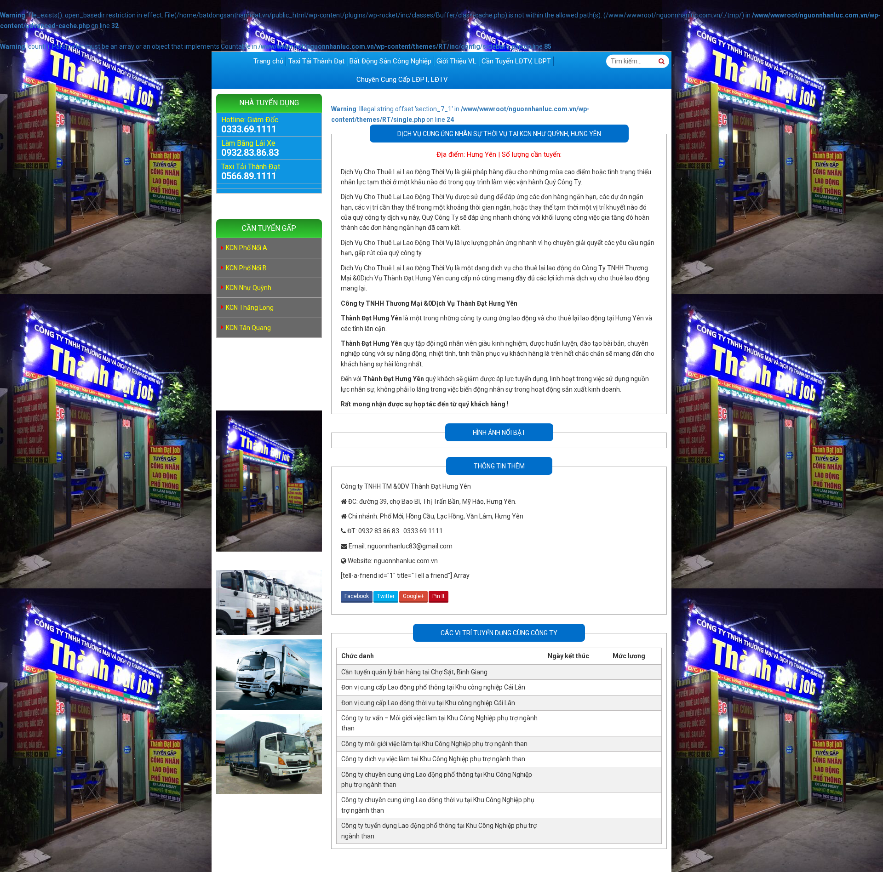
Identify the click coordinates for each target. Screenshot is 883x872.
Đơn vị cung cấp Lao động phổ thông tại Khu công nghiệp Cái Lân (433, 687)
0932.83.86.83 (250, 152)
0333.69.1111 (248, 129)
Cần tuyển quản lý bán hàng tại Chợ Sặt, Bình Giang (414, 672)
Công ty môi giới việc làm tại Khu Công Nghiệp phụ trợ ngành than (434, 743)
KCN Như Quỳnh (248, 287)
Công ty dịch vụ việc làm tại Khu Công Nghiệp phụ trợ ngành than (433, 759)
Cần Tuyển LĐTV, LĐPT (516, 61)
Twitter (386, 596)
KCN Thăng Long (250, 307)
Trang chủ (268, 61)
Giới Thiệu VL (456, 61)
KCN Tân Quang (248, 327)
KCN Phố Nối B (246, 268)
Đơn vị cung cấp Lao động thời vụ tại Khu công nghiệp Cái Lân (428, 703)
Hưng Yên (481, 154)
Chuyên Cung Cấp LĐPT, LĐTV (402, 79)
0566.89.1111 (248, 176)
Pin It (438, 596)
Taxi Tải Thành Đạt (316, 61)
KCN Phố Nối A (246, 247)
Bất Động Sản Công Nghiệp (390, 61)
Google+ (413, 596)
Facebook (356, 596)
